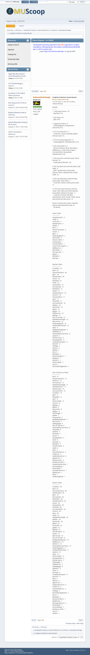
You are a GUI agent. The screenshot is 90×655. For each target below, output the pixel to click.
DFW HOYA (11, 115)
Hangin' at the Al (13, 45)
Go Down (35, 91)
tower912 (11, 86)
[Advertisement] (57, 70)
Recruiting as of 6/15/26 (16, 103)
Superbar (11, 50)
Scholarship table (79, 21)
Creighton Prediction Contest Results (64, 97)
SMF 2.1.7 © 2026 (9, 651)
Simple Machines (19, 651)
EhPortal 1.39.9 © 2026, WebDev (13, 649)
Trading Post (12, 54)
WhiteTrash (11, 134)
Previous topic (70, 623)
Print (81, 91)
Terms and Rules (74, 650)
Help (67, 650)
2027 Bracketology (15, 83)
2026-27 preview (14, 132)
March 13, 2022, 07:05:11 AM (60, 99)
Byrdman (17, 95)
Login (41, 51)
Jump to (54, 637)
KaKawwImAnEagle (65, 30)
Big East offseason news (16, 113)
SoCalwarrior (54, 30)
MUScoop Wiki (12, 64)
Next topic (80, 623)
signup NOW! (71, 51)
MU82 (24, 76)
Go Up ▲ (83, 650)
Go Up (34, 620)
